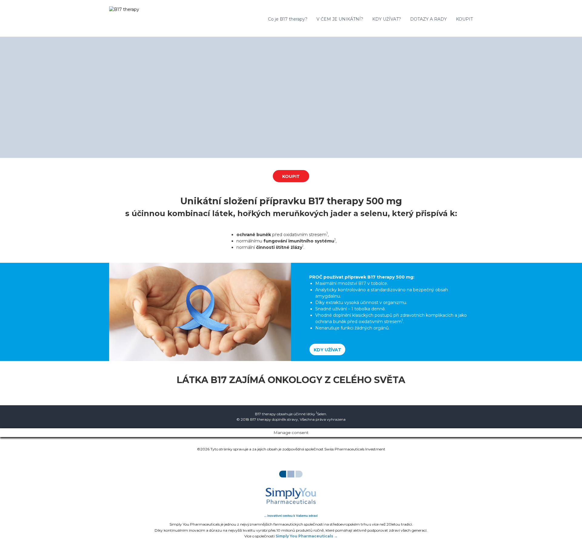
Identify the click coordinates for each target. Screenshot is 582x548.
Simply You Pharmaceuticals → (307, 536)
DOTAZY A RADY (428, 19)
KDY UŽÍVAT (327, 350)
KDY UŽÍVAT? (386, 19)
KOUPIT (464, 19)
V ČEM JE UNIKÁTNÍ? (339, 19)
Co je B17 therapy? (287, 19)
